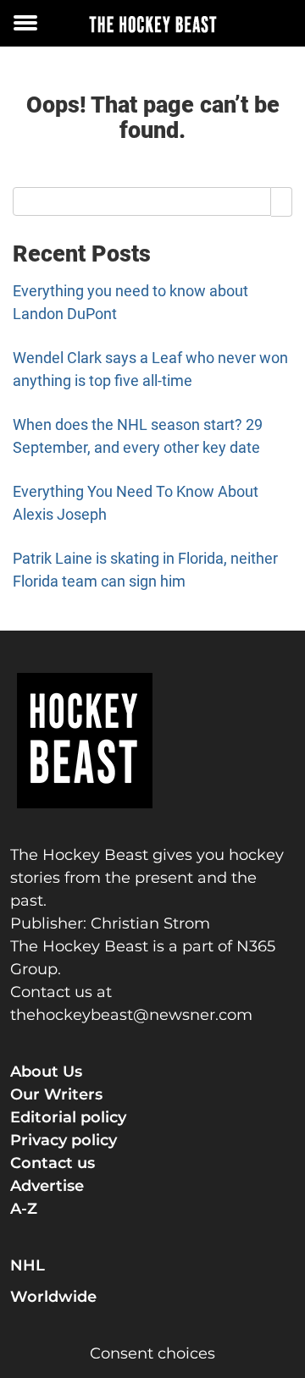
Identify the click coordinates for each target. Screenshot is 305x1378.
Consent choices (152, 1353)
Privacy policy (63, 1140)
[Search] (281, 201)
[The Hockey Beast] (152, 23)
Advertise (47, 1186)
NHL (27, 1265)
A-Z (23, 1208)
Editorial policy (68, 1117)
